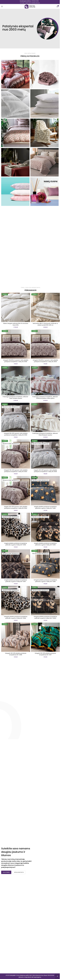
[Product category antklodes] (15, 103)
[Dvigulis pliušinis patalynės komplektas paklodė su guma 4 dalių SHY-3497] (15, 563)
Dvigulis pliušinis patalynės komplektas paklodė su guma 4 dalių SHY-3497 (15, 580)
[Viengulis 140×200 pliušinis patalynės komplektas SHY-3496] (15, 637)
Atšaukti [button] (57, 976)
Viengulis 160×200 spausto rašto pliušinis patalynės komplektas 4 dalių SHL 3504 (15, 470)
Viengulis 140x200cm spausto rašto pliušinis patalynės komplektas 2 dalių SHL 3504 (45, 361)
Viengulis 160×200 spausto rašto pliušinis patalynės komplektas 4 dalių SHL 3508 (15, 434)
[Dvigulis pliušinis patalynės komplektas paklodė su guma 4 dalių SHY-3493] (45, 527)
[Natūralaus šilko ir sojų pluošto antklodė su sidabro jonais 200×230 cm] (45, 307)
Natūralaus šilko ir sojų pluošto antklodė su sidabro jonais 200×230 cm (45, 324)
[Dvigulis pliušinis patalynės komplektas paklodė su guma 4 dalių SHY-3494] (15, 527)
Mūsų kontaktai (19, 872)
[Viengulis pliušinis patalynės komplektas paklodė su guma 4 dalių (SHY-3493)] (45, 600)
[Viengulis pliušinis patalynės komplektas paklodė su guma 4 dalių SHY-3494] (15, 600)
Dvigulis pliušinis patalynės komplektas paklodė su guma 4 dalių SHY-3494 (15, 544)
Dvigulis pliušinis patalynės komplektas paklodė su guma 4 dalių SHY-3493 (45, 544)
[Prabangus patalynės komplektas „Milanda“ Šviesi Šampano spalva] (45, 417)
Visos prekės (6, 872)
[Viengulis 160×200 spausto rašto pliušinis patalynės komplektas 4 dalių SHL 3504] (15, 454)
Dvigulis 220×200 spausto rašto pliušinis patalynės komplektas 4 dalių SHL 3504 (15, 507)
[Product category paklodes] (44, 74)
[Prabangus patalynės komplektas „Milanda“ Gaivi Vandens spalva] (15, 380)
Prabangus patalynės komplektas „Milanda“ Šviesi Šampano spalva (45, 434)
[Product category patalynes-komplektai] (15, 74)
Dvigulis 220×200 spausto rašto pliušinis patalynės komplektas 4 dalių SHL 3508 (45, 470)
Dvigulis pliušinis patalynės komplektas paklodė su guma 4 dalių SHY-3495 (45, 507)
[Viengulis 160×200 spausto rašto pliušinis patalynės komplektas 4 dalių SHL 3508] (15, 417)
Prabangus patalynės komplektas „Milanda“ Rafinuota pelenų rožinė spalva (45, 397)
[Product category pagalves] (44, 103)
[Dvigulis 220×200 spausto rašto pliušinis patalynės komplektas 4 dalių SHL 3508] (45, 454)
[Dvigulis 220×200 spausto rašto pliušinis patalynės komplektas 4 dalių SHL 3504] (15, 490)
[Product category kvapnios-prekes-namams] (44, 191)
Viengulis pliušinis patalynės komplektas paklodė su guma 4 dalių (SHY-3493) (45, 617)
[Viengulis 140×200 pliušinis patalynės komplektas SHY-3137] (45, 637)
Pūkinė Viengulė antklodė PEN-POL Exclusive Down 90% (15, 324)
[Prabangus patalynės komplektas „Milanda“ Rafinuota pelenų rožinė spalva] (45, 380)
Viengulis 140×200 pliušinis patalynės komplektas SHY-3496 (15, 654)
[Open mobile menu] (2, 6)
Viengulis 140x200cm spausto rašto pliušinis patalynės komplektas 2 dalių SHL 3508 (15, 361)
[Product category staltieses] (15, 162)
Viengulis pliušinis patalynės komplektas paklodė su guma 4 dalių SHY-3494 (15, 617)
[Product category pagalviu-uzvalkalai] (15, 191)
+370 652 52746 (35, 1)
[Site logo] (30, 6)
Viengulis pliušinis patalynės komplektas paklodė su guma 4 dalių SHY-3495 (45, 580)
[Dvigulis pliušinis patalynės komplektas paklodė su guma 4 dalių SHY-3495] (45, 490)
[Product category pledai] (44, 133)
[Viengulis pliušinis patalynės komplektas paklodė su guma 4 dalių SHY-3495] (45, 563)
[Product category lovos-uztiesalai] (44, 162)
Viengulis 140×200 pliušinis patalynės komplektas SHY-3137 (45, 654)
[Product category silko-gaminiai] (15, 133)
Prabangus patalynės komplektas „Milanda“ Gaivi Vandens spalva (16, 397)
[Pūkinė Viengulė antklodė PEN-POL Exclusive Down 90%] (15, 307)
